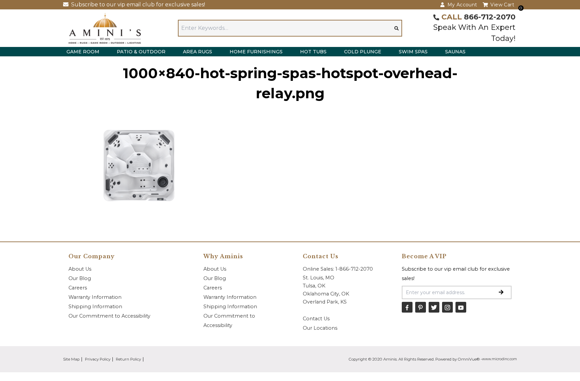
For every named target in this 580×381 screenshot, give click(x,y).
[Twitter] (434, 307)
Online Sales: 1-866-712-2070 (338, 269)
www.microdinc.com (499, 359)
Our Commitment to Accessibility (109, 316)
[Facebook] (407, 307)
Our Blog (79, 278)
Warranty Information (95, 297)
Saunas (455, 52)
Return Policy (128, 359)
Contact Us (316, 319)
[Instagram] (447, 307)
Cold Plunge (362, 52)
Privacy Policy (97, 359)
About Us (79, 269)
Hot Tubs (313, 52)
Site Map (71, 359)
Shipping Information (95, 307)
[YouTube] (460, 307)
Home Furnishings (256, 52)
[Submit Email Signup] (501, 292)
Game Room (82, 52)
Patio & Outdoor (141, 52)
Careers (77, 288)
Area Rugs (197, 52)
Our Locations (320, 328)
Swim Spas (413, 52)
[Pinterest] (420, 307)
